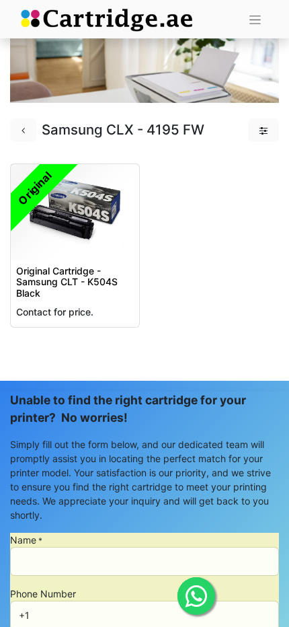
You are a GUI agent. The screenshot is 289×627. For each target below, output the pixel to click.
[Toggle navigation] (255, 19)
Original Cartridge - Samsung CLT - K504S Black (67, 282)
